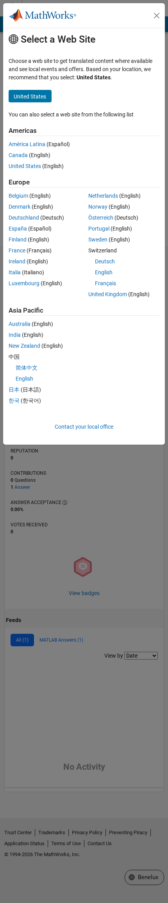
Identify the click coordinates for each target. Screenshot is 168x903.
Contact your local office (84, 427)
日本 (14, 389)
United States (25, 166)
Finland (18, 239)
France (17, 250)
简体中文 (27, 368)
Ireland (17, 261)
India (15, 335)
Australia (19, 324)
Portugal (98, 228)
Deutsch (105, 261)
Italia (15, 272)
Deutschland (24, 218)
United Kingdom (107, 294)
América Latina (27, 144)
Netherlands (103, 196)
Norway (97, 207)
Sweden (97, 239)
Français (105, 283)
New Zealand (24, 346)
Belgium (18, 196)
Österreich (100, 218)
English (104, 272)
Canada (18, 155)
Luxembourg (24, 283)
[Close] (156, 15)
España (18, 228)
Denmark (19, 207)
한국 (14, 400)
